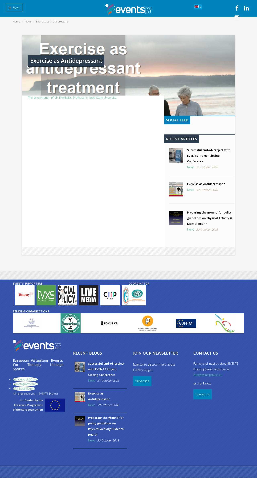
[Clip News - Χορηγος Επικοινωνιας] (109, 295)
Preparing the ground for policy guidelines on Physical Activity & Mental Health (209, 218)
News (190, 167)
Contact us (203, 394)
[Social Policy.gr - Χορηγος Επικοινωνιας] (67, 295)
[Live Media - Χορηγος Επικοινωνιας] (88, 295)
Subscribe (142, 381)
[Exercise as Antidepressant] (176, 189)
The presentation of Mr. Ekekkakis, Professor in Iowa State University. (72, 98)
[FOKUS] (92, 323)
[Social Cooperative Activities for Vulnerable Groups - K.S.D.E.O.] (137, 295)
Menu (16, 8)
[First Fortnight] (130, 323)
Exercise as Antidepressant (206, 184)
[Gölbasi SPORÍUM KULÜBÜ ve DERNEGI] (53, 323)
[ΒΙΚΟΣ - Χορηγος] (24, 295)
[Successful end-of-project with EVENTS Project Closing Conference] (176, 155)
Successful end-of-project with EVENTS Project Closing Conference (208, 155)
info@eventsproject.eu (207, 375)
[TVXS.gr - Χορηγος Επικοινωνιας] (45, 295)
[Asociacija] (208, 323)
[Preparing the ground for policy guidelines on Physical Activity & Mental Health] (176, 218)
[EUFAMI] (169, 323)
